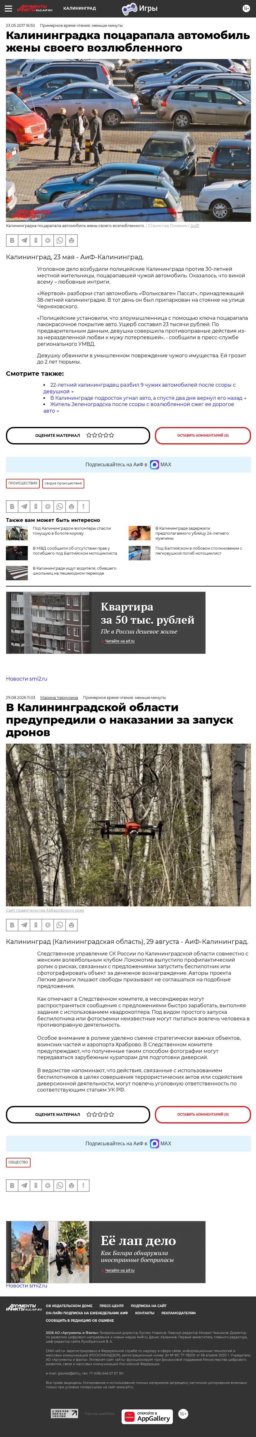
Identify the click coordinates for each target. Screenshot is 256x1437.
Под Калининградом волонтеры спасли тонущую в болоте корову (72, 531)
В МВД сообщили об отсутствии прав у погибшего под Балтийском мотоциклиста (75, 551)
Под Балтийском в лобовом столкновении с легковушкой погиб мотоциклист (198, 551)
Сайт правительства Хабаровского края (45, 910)
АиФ (194, 225)
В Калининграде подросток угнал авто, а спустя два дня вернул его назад (146, 398)
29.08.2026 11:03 (20, 697)
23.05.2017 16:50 (20, 25)
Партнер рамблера (100, 1413)
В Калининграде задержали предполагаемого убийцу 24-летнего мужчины (192, 533)
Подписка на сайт (148, 1306)
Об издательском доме (69, 1306)
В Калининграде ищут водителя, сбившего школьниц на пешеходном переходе (74, 571)
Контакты (144, 1313)
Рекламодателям (178, 1313)
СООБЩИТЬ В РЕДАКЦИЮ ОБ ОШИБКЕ (80, 1321)
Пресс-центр (112, 1306)
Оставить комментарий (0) (203, 436)
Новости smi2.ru (26, 679)
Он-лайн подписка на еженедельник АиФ (87, 1313)
